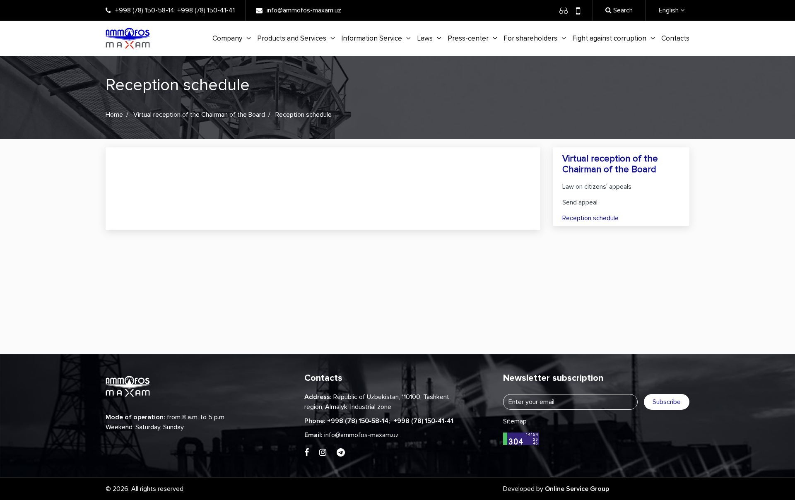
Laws (425, 38)
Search (622, 10)
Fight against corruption (609, 38)
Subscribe (667, 402)
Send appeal (579, 202)
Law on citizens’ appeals (596, 187)
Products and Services (291, 38)
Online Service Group (577, 489)
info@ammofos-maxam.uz (304, 10)
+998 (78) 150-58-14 (144, 10)
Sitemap (515, 421)
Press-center (468, 38)
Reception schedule (590, 218)
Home (114, 115)
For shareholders (530, 38)
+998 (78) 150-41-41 (206, 10)
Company (227, 38)
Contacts (675, 38)
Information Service (371, 38)
